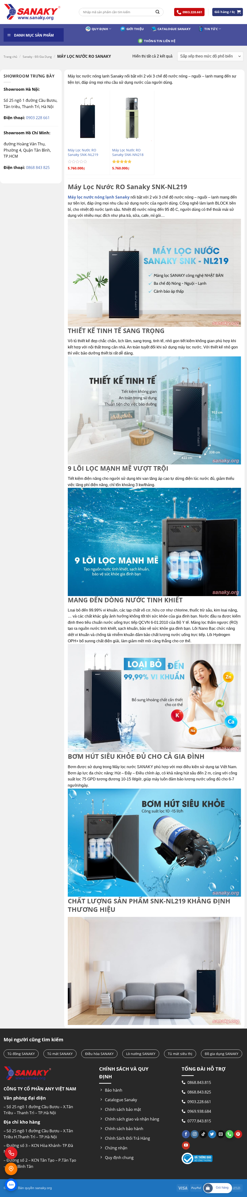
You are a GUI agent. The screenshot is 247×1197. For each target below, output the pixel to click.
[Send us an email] (221, 1134)
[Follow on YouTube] (186, 1145)
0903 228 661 (37, 117)
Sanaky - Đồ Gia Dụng (37, 57)
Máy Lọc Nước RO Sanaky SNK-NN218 (128, 152)
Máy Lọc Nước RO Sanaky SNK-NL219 (83, 152)
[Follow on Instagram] (195, 1134)
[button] (227, 12)
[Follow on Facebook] (186, 1134)
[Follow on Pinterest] (238, 1134)
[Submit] (157, 12)
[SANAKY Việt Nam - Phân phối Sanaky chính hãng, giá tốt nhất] (32, 12)
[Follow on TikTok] (203, 1134)
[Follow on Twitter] (212, 1134)
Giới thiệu (135, 29)
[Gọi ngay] (11, 1153)
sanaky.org (43, 1188)
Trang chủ (10, 57)
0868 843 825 (37, 167)
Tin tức (211, 29)
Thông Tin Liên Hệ (159, 41)
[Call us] (229, 1134)
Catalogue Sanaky (174, 29)
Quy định (100, 29)
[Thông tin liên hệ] (11, 1169)
